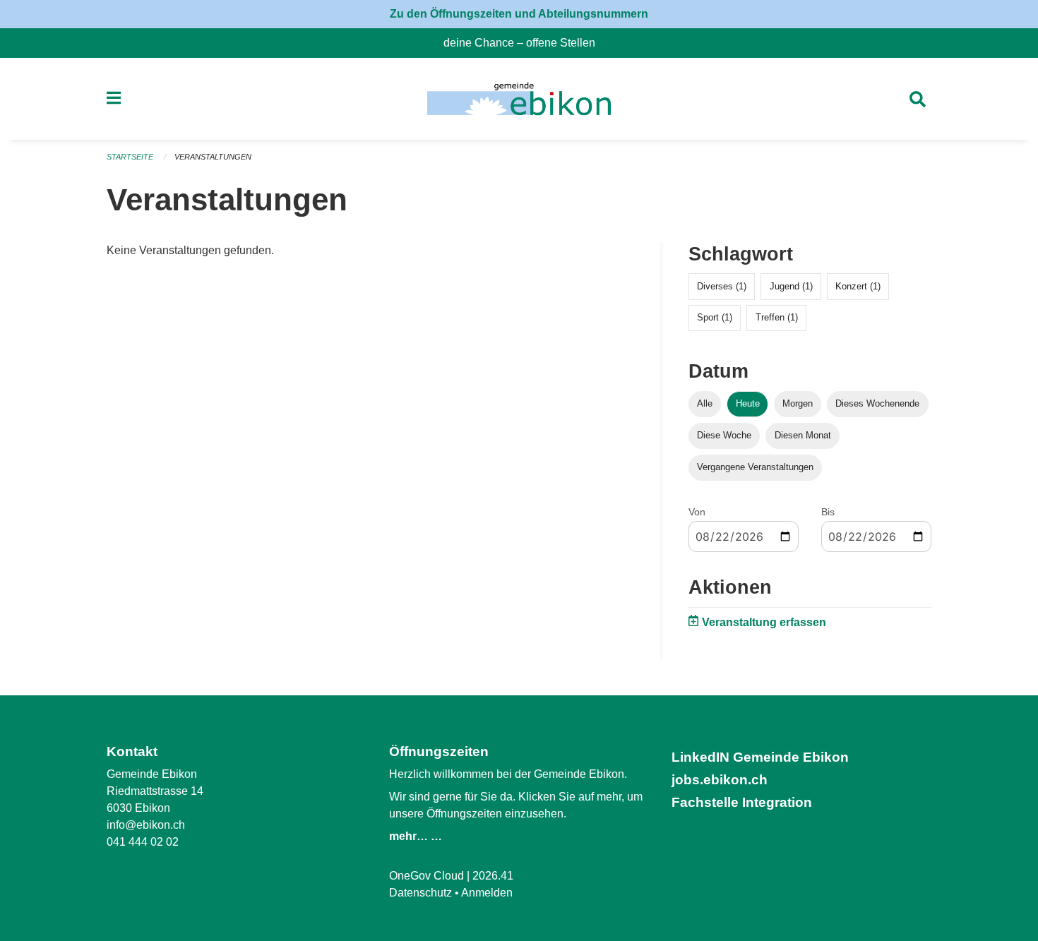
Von (696, 511)
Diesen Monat (803, 435)
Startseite (130, 156)
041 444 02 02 (143, 842)
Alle (704, 403)
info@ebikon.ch (146, 825)
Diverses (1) (721, 286)
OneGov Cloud (426, 876)
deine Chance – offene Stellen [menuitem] (525, 43)
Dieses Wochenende (877, 403)
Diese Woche (724, 435)
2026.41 (492, 876)
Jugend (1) (791, 286)
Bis (828, 511)
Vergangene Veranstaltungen (755, 467)
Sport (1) (714, 317)
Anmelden (487, 893)
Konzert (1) (858, 286)
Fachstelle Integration (742, 802)
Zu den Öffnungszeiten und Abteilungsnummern (519, 14)
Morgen (797, 403)
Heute (748, 403)
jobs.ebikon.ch (720, 779)
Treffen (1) (777, 317)
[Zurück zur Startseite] (518, 99)
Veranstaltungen (212, 156)
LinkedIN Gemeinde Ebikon (760, 757)
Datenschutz (420, 893)
